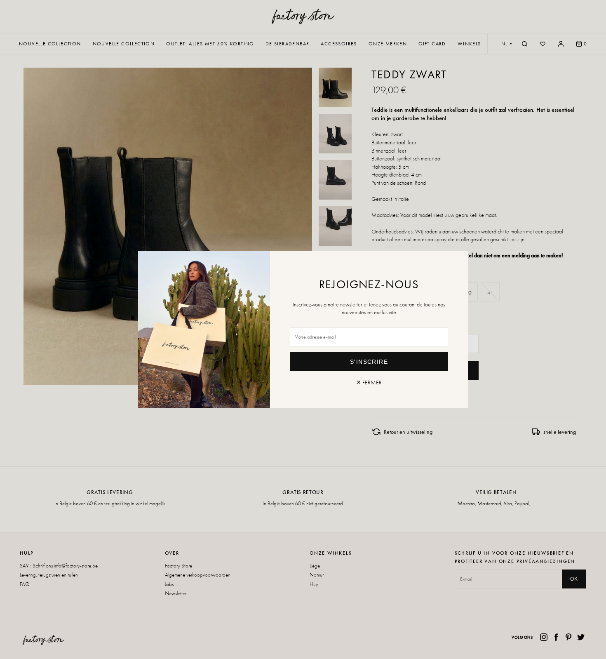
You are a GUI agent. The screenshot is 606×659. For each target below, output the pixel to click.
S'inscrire (369, 361)
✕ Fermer (369, 382)
